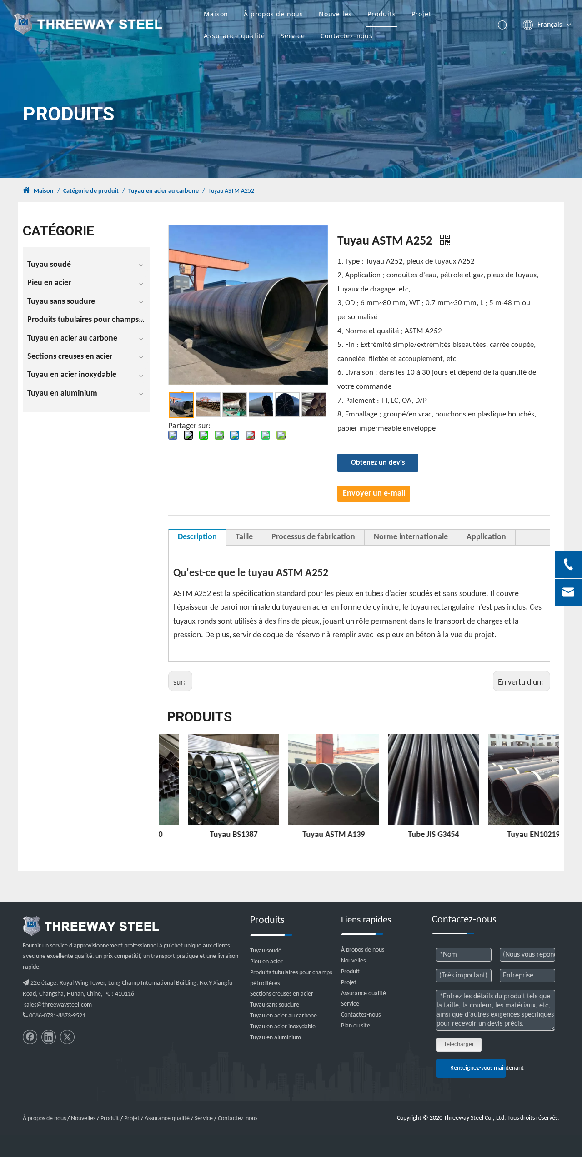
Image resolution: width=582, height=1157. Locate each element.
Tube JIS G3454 (409, 835)
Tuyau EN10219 (509, 835)
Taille (244, 537)
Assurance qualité (234, 35)
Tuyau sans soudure (61, 301)
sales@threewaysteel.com (58, 1005)
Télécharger (459, 1044)
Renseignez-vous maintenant (478, 1068)
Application (486, 537)
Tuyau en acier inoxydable (71, 375)
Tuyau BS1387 (209, 835)
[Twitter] (67, 1037)
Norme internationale (411, 537)
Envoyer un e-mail (374, 493)
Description (197, 537)
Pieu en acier (49, 283)
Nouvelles (335, 14)
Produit (350, 971)
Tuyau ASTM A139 (309, 835)
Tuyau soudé (49, 264)
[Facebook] (30, 1037)
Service (293, 35)
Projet (421, 14)
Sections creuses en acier (69, 356)
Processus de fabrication (313, 537)
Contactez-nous (347, 35)
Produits (381, 14)
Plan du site (355, 1025)
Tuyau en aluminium (62, 393)
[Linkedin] (48, 1037)
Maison (216, 14)
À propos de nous (273, 14)
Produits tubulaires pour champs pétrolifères (88, 320)
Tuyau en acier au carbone (72, 338)
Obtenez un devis (378, 462)
